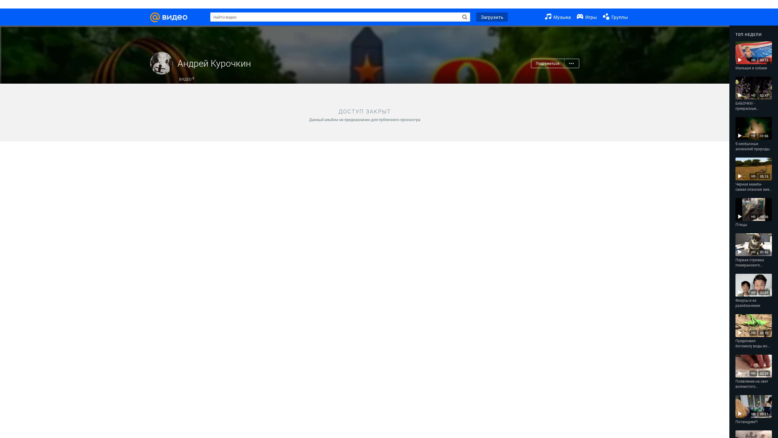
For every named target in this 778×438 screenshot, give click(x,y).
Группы (619, 17)
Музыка (561, 17)
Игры (590, 17)
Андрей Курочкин (214, 63)
